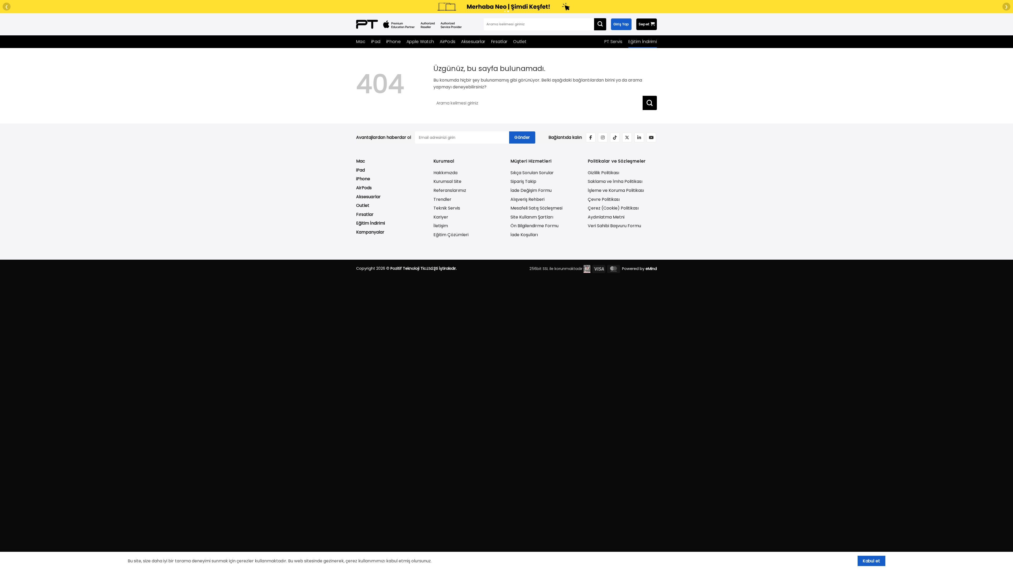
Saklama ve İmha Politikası (615, 181)
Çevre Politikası (604, 199)
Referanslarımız (449, 190)
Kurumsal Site (447, 181)
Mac (360, 42)
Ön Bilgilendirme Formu (534, 226)
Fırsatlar (499, 42)
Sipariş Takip (523, 181)
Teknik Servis (446, 208)
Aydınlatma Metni (606, 217)
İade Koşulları (524, 235)
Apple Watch (420, 42)
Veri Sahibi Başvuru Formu (614, 226)
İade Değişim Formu (531, 190)
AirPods (447, 42)
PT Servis (613, 42)
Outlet (519, 42)
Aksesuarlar (473, 42)
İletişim (440, 226)
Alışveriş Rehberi (527, 199)
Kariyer (440, 217)
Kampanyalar (370, 232)
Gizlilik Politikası (603, 173)
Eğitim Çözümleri (451, 235)
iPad (375, 42)
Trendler (442, 199)
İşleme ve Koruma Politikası (616, 190)
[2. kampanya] (508, 11)
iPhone (393, 42)
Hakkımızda (445, 173)
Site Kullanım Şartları (531, 217)
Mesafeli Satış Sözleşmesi (536, 208)
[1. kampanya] (505, 11)
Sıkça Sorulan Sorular (532, 173)
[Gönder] (600, 24)
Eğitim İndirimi (642, 42)
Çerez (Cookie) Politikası (613, 208)
